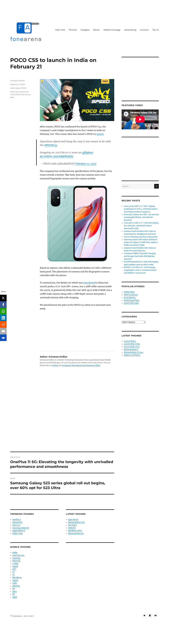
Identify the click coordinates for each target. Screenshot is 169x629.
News (17, 88)
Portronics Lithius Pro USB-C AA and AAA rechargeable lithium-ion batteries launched (141, 217)
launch (100, 134)
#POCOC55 (50, 145)
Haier (14, 583)
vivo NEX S (72, 525)
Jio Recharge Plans (131, 300)
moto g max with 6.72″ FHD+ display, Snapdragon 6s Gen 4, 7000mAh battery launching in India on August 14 (141, 209)
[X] (3, 298)
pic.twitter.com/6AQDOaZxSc (57, 156)
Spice (14, 591)
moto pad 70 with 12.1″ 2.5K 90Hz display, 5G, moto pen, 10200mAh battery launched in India (141, 226)
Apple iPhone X (18, 531)
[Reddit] (3, 324)
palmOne (16, 586)
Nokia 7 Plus (17, 533)
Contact (144, 30)
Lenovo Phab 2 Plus (132, 344)
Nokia (14, 552)
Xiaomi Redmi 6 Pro (76, 522)
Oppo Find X (73, 519)
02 (13, 575)
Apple (14, 597)
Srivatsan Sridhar (17, 81)
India (12, 88)
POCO (23, 88)
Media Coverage (112, 30)
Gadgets (85, 30)
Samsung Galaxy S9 (20, 528)
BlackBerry (17, 577)
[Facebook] (3, 304)
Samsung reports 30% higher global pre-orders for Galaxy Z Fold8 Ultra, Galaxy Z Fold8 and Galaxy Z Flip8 (141, 242)
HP (13, 589)
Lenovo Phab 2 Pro (131, 347)
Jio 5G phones (130, 297)
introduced (89, 282)
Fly (13, 594)
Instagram (66, 365)
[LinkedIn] (3, 318)
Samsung (16, 558)
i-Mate (15, 564)
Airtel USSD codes (131, 303)
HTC (14, 569)
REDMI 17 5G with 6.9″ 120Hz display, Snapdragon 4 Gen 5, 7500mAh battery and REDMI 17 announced (140, 270)
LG (13, 572)
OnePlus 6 (16, 519)
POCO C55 (14, 92)
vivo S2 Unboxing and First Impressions (141, 237)
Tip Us (155, 30)
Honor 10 (16, 525)
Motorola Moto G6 (76, 533)
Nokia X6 (72, 528)
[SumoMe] (3, 337)
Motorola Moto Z (131, 349)
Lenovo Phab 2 (130, 341)
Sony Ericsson (18, 555)
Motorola (16, 561)
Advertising (130, 30)
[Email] (3, 331)
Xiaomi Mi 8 (17, 522)
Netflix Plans (129, 292)
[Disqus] (62, 415)
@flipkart (87, 152)
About (96, 30)
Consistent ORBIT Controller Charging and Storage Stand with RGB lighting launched (140, 256)
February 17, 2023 (85, 163)
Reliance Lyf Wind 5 (132, 355)
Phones (73, 30)
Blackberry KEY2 (75, 531)
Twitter (55, 365)
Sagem (15, 580)
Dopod (15, 566)
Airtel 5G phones (131, 295)
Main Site (60, 30)
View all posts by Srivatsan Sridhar (85, 365)
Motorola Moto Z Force (133, 352)
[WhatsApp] (3, 311)
